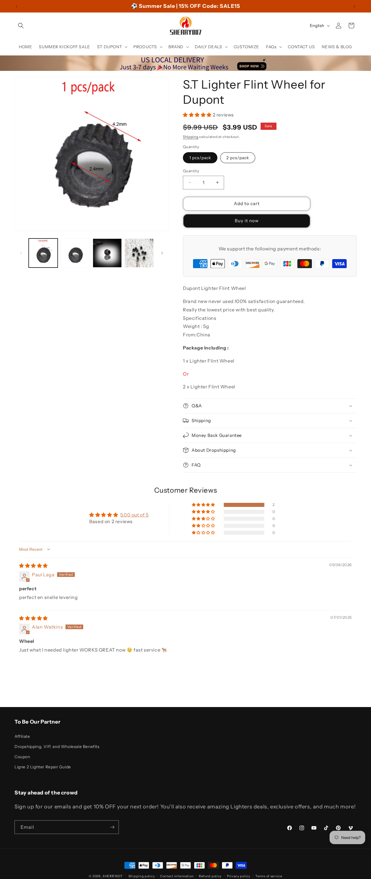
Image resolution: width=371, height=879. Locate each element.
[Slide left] (20, 253)
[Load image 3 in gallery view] (107, 253)
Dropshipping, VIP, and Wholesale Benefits (57, 746)
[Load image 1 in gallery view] (43, 253)
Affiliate (22, 736)
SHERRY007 (112, 876)
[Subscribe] (112, 827)
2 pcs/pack (237, 157)
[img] (33, 565)
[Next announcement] (354, 6)
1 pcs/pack (200, 157)
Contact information (177, 876)
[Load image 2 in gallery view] (75, 253)
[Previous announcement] (16, 6)
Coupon (22, 756)
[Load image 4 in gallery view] (139, 253)
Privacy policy (238, 876)
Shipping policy (141, 876)
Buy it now (247, 220)
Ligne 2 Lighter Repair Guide (42, 766)
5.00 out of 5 (134, 515)
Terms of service (268, 876)
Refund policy (210, 876)
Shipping (191, 136)
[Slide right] (162, 253)
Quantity (191, 170)
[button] (20, 25)
